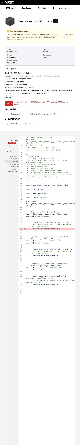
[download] (55, 21)
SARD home (10, 8)
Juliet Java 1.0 (15, 114)
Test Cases (26, 8)
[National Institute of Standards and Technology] (8, 3)
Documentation (59, 8)
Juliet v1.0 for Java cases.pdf (20, 124)
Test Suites (42, 8)
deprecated (11, 57)
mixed (45, 52)
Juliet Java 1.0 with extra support (42, 114)
